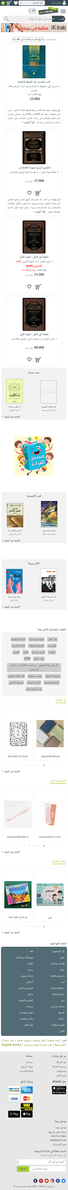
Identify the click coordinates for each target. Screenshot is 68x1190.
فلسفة (61, 1013)
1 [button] (44, 765)
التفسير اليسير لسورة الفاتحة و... (34, 168)
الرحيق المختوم (51, 682)
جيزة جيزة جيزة (14, 597)
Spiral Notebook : (50, 757)
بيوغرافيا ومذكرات (24, 957)
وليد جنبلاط (47, 600)
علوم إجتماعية (26, 1013)
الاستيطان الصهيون (48, 407)
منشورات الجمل (52, 676)
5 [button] (24, 765)
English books (11, 1045)
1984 (27, 659)
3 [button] (34, 765)
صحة (30, 970)
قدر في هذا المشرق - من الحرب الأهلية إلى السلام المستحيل (34, 667)
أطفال (30, 963)
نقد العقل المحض (16, 676)
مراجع (30, 994)
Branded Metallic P (18, 837)
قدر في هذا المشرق (48, 597)
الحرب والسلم (38, 652)
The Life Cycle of (18, 918)
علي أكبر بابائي (14, 534)
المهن (50, 918)
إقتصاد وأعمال (58, 963)
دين (63, 1000)
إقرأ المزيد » (28, 122)
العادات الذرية (18, 646)
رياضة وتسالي (58, 1006)
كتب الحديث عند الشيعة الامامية (34, 82)
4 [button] (29, 765)
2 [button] (39, 765)
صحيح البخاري (16, 682)
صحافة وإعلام (58, 988)
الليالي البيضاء (34, 682)
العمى (25, 652)
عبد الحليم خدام (34, 689)
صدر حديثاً (8, 1040)
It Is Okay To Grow (18, 757)
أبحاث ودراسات (31, 1045)
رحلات (61, 1019)
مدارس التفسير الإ (15, 530)
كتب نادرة (47, 1045)
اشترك (23, 1169)
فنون (62, 957)
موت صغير (39, 659)
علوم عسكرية (58, 1025)
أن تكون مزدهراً (14, 407)
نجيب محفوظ (35, 676)
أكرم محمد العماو (48, 534)
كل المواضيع (59, 951)
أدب (63, 982)
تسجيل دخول (57, 3)
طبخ (62, 970)
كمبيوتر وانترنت (25, 988)
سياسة (30, 1006)
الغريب (16, 652)
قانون (62, 1031)
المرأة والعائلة (58, 994)
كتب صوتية (39, 1040)
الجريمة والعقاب (36, 646)
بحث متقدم (54, 1040)
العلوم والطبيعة (25, 1000)
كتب (64, 1040)
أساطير (29, 982)
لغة (31, 951)
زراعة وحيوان (26, 976)
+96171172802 (58, 1136)
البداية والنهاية (18, 639)
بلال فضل (13, 600)
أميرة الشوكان (14, 410)
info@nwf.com (58, 1140)
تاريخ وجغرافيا (57, 976)
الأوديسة (52, 646)
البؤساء (51, 652)
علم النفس (28, 1025)
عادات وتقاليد (26, 1019)
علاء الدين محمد (48, 410)
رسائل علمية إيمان (49, 530)
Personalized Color (50, 837)
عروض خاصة (24, 1040)
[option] (50, 733)
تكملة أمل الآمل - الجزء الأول (34, 257)
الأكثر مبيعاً (60, 1045)
